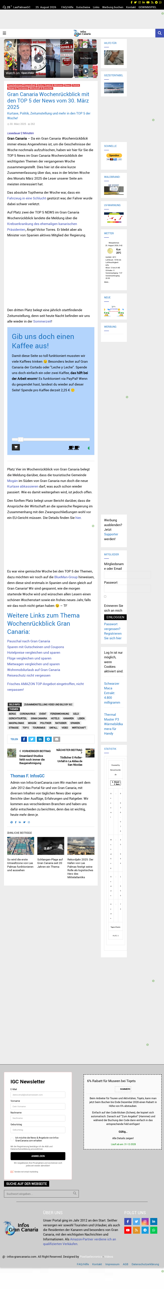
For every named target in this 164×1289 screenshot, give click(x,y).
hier (78, 517)
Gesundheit (30, 85)
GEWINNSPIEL (147, 7)
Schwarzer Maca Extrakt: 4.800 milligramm (112, 693)
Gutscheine (83, 7)
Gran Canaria (39, 718)
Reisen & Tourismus (18, 88)
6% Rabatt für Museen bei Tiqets (111, 1081)
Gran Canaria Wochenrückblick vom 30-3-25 (38, 44)
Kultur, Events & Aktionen (50, 85)
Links (96, 7)
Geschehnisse (15, 85)
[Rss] (136, 1230)
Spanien (75, 723)
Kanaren (68, 718)
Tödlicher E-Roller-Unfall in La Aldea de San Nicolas (69, 761)
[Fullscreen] (95, 50)
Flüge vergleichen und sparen (29, 658)
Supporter (111, 534)
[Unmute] (80, 50)
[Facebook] (127, 1221)
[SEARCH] (75, 1193)
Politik (76, 85)
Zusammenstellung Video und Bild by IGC (48, 704)
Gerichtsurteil (18, 718)
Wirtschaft (79, 727)
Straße (14, 727)
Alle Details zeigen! (123, 1138)
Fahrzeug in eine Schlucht (26, 198)
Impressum (112, 1264)
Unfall (53, 727)
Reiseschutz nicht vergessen (28, 675)
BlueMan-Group (66, 577)
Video (65, 727)
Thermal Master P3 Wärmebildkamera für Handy (113, 724)
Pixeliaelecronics (91, 1256)
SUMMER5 (125, 1089)
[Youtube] (127, 1230)
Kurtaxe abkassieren (22, 486)
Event (42, 713)
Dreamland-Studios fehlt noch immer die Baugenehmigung (32, 759)
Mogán (12, 480)
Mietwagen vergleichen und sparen (33, 664)
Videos (108, 1256)
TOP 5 (26, 727)
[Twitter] (136, 1221)
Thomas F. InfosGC (27, 775)
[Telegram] (145, 1230)
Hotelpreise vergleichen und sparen (33, 652)
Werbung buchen (112, 7)
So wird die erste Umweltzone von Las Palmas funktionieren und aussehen (20, 865)
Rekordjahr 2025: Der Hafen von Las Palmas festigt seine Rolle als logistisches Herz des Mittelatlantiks (80, 868)
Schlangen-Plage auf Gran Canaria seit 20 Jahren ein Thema (50, 863)
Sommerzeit (42, 321)
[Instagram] (145, 1221)
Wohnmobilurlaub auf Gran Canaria (33, 669)
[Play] (76, 50)
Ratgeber (60, 723)
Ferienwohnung (59, 713)
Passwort (111, 582)
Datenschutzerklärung (145, 1264)
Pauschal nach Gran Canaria (28, 641)
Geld (76, 713)
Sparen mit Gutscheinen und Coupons (35, 647)
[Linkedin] (153, 1221)
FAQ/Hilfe (67, 7)
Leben (81, 718)
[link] (9, 44)
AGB (125, 1264)
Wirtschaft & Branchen (41, 88)
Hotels (55, 718)
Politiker (45, 723)
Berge (12, 713)
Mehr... (107, 281)
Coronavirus (27, 713)
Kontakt (131, 7)
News (67, 85)
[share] (67, 43)
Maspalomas (16, 723)
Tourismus (39, 727)
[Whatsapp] (153, 1230)
